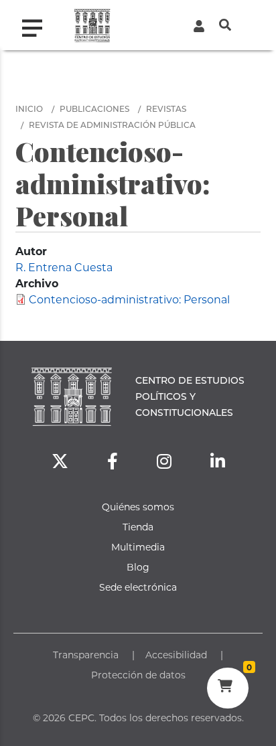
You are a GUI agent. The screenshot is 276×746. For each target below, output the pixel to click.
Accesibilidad (176, 654)
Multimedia (138, 546)
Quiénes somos (138, 506)
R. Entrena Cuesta (64, 267)
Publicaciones (94, 108)
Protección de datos (138, 674)
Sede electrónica (138, 587)
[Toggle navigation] (37, 25)
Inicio (29, 108)
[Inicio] (92, 25)
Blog (138, 567)
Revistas (166, 108)
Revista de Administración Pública (112, 124)
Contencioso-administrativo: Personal (129, 299)
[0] (227, 688)
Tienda (138, 526)
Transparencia (86, 654)
